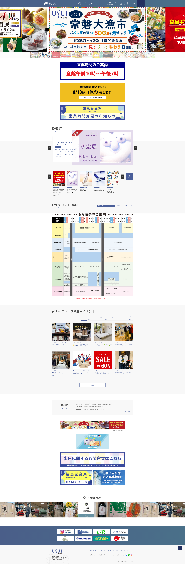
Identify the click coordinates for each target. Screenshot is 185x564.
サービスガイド (105, 550)
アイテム (97, 550)
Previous (49, 148)
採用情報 (105, 555)
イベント (92, 550)
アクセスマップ (114, 550)
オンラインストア (123, 550)
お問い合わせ (120, 555)
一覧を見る (127, 412)
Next (135, 148)
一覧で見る (129, 176)
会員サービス (93, 555)
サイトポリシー (112, 555)
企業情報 (99, 555)
